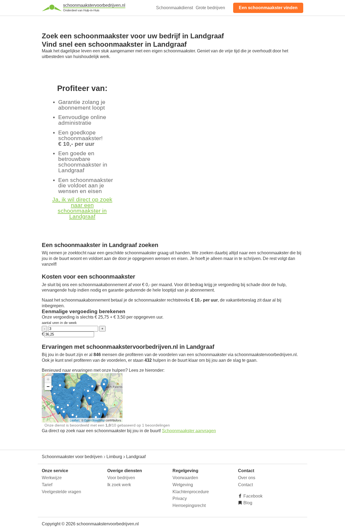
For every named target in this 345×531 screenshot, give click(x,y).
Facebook (252, 496)
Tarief (47, 484)
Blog (247, 502)
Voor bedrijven (121, 477)
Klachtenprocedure (190, 491)
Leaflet (74, 420)
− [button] (48, 386)
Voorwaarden (185, 477)
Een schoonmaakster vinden (268, 7)
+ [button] (48, 379)
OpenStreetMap (94, 420)
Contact (245, 484)
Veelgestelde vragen (61, 491)
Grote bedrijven (210, 7)
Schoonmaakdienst (174, 7)
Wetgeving (182, 484)
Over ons (246, 477)
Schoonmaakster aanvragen (189, 430)
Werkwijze (52, 477)
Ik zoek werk (119, 484)
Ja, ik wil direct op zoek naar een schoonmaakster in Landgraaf (82, 207)
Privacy (179, 498)
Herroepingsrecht (189, 505)
